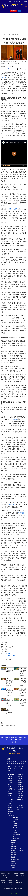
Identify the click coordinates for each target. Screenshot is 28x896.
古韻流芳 (10, 805)
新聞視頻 (11, 774)
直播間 (15, 751)
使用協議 (4, 875)
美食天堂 (15, 825)
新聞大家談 (20, 776)
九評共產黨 (13, 852)
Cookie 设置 (14, 893)
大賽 (14, 1)
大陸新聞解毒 (21, 795)
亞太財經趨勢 (11, 793)
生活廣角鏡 (15, 819)
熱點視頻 (15, 766)
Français (3, 742)
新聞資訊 (14, 748)
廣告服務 (16, 875)
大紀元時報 (17, 880)
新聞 (8, 759)
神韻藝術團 (10, 880)
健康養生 (20, 799)
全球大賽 (15, 770)
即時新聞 (20, 766)
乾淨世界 (4, 882)
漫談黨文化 (13, 863)
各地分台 (18, 1)
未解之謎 (10, 802)
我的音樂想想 (16, 838)
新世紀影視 (19, 884)
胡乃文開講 (20, 805)
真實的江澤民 (14, 854)
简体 (26, 1)
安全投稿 (10, 875)
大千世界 (15, 830)
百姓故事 (13, 861)
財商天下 (14, 34)
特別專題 (14, 840)
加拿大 (12, 737)
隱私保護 (22, 873)
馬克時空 (20, 793)
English (23, 739)
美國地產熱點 (11, 815)
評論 (5, 34)
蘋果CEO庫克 (13, 209)
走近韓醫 (19, 811)
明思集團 (11, 505)
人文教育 (10, 799)
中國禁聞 (10, 780)
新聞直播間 (13, 10)
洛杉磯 (16, 737)
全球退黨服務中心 (18, 882)
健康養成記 (20, 807)
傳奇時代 (13, 844)
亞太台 (12, 739)
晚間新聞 (10, 782)
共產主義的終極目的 (16, 848)
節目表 (9, 751)
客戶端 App (4, 877)
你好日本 (15, 821)
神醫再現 (19, 809)
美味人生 (15, 827)
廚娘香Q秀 (15, 832)
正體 (23, 1)
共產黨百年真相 (15, 846)
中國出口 (14, 419)
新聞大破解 (20, 786)
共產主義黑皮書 (15, 859)
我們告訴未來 (14, 842)
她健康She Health (21, 803)
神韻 (10, 1)
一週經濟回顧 (11, 790)
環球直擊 (10, 778)
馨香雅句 (10, 807)
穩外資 (4, 77)
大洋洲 (21, 737)
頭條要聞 (9, 766)
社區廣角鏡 (11, 791)
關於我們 (10, 873)
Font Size (21, 69)
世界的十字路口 (22, 791)
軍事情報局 (20, 788)
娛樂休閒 (15, 817)
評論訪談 (21, 774)
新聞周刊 (10, 786)
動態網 (8, 884)
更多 (24, 884)
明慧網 (3, 884)
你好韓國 (15, 823)
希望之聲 (10, 882)
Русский (9, 742)
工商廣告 (13, 867)
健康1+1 (19, 802)
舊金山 (8, 739)
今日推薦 (9, 768)
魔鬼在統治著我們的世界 (17, 850)
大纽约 (8, 737)
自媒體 (8, 34)
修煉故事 (13, 865)
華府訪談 (10, 788)
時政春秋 (20, 782)
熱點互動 (20, 778)
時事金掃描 (20, 780)
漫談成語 (10, 809)
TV (19, 10)
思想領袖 (20, 784)
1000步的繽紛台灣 (16, 835)
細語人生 (20, 797)
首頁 (2, 34)
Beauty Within (16, 829)
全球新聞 (10, 776)
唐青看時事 (20, 790)
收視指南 (16, 873)
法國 (4, 739)
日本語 (14, 742)
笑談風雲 (10, 803)
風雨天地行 (13, 858)
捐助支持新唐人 (12, 753)
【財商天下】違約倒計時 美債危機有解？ (9, 670)
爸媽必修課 (10, 811)
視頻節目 (21, 748)
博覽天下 (15, 768)
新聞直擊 (10, 784)
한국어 (19, 742)
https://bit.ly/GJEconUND (8, 656)
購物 (18, 753)
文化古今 (10, 813)
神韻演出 (9, 770)
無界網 (13, 884)
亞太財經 (10, 795)
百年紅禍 (13, 856)
